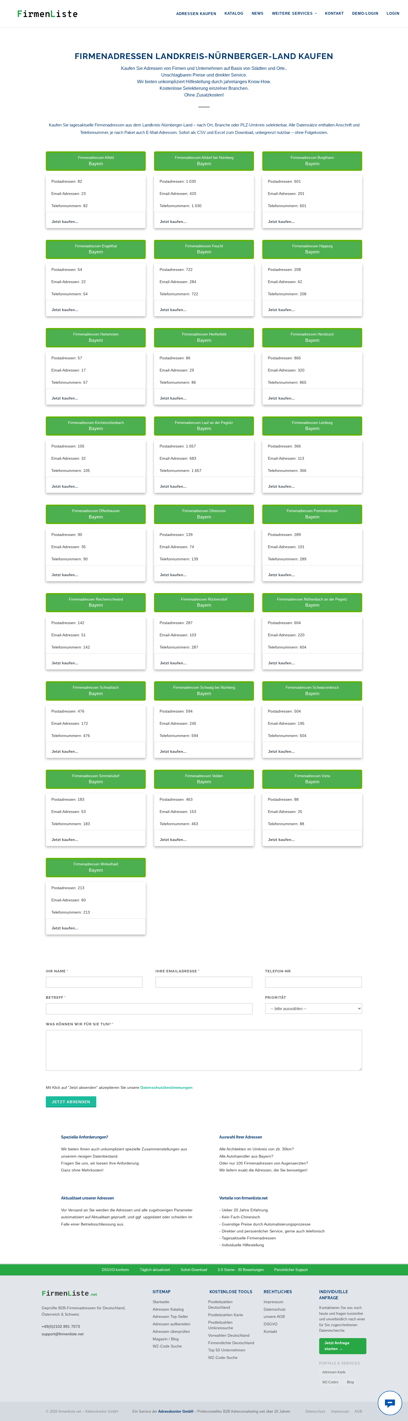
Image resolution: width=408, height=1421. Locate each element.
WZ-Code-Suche (223, 1358)
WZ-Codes (330, 1382)
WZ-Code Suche (167, 1346)
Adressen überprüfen (171, 1332)
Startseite (161, 1302)
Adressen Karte (334, 1372)
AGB (358, 1411)
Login (393, 13)
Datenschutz (275, 1309)
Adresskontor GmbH (175, 1411)
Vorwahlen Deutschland (229, 1335)
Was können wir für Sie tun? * (80, 1024)
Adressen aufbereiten (171, 1324)
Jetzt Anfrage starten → (336, 1346)
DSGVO (271, 1324)
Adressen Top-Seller (170, 1317)
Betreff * (56, 997)
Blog (350, 1382)
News (258, 13)
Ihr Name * (57, 971)
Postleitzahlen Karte (225, 1315)
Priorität (275, 997)
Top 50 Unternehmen (226, 1350)
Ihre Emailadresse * (177, 971)
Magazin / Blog (166, 1339)
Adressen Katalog (168, 1309)
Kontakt (334, 13)
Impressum (273, 1302)
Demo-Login (365, 13)
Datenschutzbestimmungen (166, 1087)
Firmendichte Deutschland (231, 1343)
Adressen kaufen (196, 14)
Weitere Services (293, 13)
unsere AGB (274, 1317)
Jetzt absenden (71, 1102)
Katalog (234, 13)
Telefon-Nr (278, 971)
